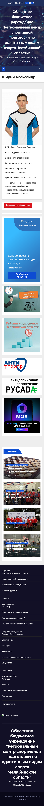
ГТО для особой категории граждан (17, 624)
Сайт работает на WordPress (14, 796)
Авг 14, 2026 (13, 553)
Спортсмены (7, 640)
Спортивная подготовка (12, 632)
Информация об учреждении (15, 579)
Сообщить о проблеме (22, 275)
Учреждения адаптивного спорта (16, 657)
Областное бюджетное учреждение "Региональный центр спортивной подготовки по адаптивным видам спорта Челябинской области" (22, 32)
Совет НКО (7, 671)
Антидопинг (7, 651)
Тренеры (6, 646)
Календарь (6, 607)
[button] (40, 69)
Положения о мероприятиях (14, 690)
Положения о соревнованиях (17, 465)
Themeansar (22, 800)
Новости (21, 491)
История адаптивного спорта (15, 573)
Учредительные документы (14, 585)
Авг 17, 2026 (13, 527)
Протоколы (7, 696)
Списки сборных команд (12, 634)
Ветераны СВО (11, 522)
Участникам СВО (9, 676)
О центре (6, 571)
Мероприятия (11, 491)
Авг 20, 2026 (13, 475)
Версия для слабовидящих (18, 205)
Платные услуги (9, 704)
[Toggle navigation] (22, 69)
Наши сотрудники (9, 591)
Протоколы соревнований (13, 618)
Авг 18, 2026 (13, 501)
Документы (7, 663)
